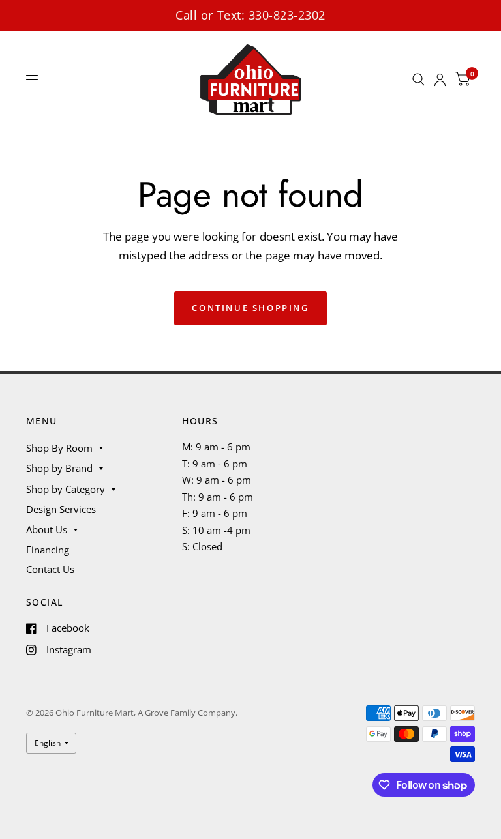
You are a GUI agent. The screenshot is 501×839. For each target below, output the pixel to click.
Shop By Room (59, 447)
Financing (47, 549)
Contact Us (50, 569)
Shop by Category (65, 488)
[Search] (418, 79)
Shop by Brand (59, 468)
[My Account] (440, 79)
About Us (46, 529)
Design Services (61, 509)
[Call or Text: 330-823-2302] (250, 15)
